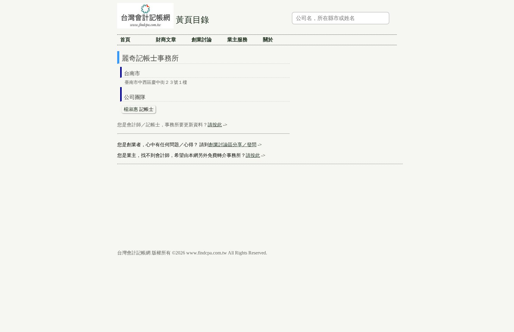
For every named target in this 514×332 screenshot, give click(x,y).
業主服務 (237, 40)
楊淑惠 (131, 109)
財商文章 (166, 40)
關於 (268, 40)
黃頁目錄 (192, 19)
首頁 (125, 40)
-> (217, 124)
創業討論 (202, 40)
